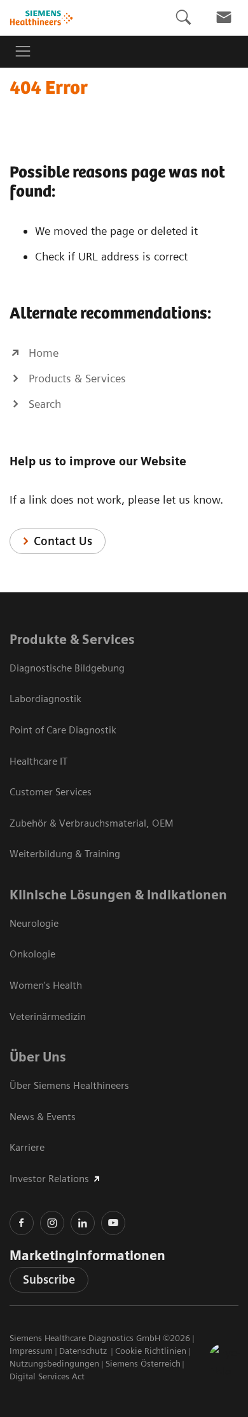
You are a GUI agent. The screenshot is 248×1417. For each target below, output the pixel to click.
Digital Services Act (47, 1376)
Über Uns (38, 1057)
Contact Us (63, 541)
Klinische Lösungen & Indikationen (118, 895)
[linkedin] (83, 1223)
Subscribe (49, 1279)
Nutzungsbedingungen (54, 1363)
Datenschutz (84, 1351)
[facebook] (22, 1223)
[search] (183, 17)
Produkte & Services (72, 639)
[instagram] (52, 1223)
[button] (224, 1359)
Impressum (31, 1351)
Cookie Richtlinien (150, 1351)
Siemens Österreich (143, 1363)
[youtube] (113, 1223)
